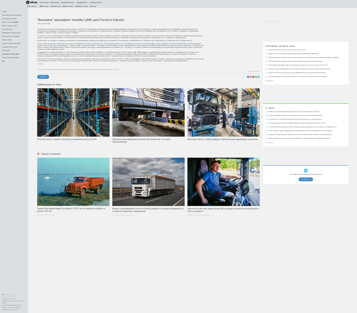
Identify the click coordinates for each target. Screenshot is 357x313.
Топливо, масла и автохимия (10, 57)
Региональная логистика (9, 18)
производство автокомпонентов (11, 305)
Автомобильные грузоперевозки (11, 15)
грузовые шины (6, 300)
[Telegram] (258, 77)
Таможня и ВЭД (6, 40)
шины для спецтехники (48, 69)
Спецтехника (6, 50)
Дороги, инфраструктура (9, 25)
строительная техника (84, 69)
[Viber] (253, 77)
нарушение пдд (6, 309)
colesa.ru (40, 64)
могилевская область (107, 69)
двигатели (15, 309)
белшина (39, 69)
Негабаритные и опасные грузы (11, 33)
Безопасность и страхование (10, 36)
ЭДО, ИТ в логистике (8, 22)
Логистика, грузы (7, 29)
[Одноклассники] (251, 77)
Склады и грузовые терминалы (11, 43)
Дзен (3, 61)
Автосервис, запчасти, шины (10, 54)
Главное (4, 11)
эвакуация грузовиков (14, 307)
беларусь (116, 69)
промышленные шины (72, 69)
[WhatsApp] (256, 77)
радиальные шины (61, 69)
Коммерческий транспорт (9, 47)
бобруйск (98, 69)
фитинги (4, 307)
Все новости (269, 80)
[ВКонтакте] (248, 77)
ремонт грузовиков (17, 300)
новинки (4, 303)
